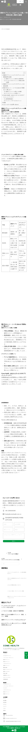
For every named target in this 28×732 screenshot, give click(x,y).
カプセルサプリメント (7, 655)
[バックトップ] (26, 657)
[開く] (20, 5)
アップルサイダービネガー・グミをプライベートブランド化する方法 (13, 606)
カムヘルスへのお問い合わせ (11, 104)
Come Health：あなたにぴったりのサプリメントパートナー (13, 96)
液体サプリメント (6, 661)
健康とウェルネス (6, 671)
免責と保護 (5, 673)
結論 (4, 102)
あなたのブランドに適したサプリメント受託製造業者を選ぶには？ (13, 624)
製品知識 (8, 29)
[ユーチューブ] (2, 2)
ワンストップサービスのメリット (13, 100)
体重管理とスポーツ (6, 675)
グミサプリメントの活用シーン (13, 93)
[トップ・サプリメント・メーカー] (9, 4)
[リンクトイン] (5, 2)
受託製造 (4, 702)
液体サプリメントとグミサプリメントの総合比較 (13, 85)
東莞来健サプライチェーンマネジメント (13, 726)
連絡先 (4, 710)
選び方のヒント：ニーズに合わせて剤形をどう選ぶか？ (13, 88)
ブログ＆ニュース (7, 17)
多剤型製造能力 (9, 98)
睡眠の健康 (5, 667)
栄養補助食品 (5, 679)
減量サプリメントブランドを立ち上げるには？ (13, 620)
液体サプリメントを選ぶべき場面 (13, 91)
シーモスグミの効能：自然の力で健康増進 (12, 611)
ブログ (4, 708)
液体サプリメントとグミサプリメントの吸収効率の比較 (13, 76)
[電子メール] (26, 653)
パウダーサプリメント (7, 663)
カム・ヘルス (18, 379)
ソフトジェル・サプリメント (8, 657)
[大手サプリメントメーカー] (11, 641)
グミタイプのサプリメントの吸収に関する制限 (15, 81)
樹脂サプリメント (6, 665)
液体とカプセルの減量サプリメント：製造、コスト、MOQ (13, 615)
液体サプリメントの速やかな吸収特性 (15, 78)
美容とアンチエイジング (7, 669)
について (4, 706)
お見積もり (14, 4)
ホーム (1, 17)
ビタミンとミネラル (6, 677)
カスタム (4, 704)
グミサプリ (5, 653)
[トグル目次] (23, 73)
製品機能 (4, 700)
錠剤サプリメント (6, 659)
